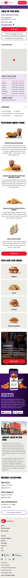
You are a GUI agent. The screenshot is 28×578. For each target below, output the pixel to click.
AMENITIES (5, 107)
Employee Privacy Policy (6, 572)
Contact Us (4, 545)
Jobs (2, 550)
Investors (3, 540)
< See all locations (5, 7)
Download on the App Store (14, 38)
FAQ (2, 548)
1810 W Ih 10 (5, 482)
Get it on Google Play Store (14, 34)
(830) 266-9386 (6, 22)
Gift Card (3, 536)
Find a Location (5, 528)
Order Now (13, 29)
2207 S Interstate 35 (9, 502)
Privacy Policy (4, 562)
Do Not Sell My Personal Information (9, 567)
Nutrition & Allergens (6, 538)
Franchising (4, 543)
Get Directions (6, 25)
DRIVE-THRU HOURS (9, 76)
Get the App (4, 531)
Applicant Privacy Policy (6, 570)
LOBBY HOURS (7, 98)
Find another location (14, 512)
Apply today (14, 361)
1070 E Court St (7, 492)
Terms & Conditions (5, 565)
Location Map (6, 45)
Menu (2, 525)
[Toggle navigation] (2, 3)
